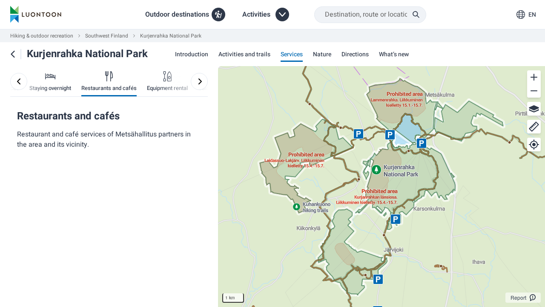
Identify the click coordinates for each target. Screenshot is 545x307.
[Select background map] (534, 109)
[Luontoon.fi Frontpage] (35, 14)
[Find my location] (534, 144)
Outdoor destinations (177, 14)
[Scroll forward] (199, 81)
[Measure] (534, 126)
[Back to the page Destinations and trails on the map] (12, 54)
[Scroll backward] (18, 81)
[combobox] (370, 14)
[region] (381, 186)
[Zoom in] (534, 77)
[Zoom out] (534, 91)
